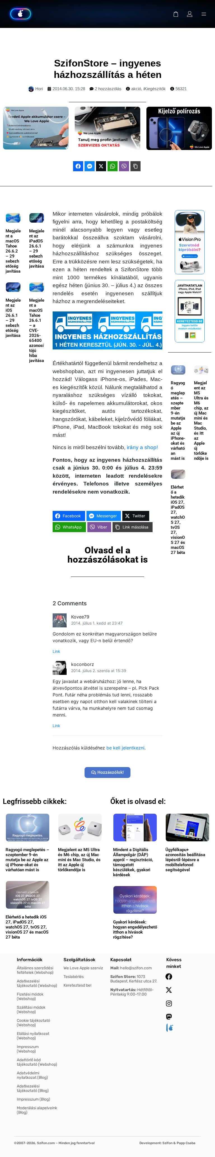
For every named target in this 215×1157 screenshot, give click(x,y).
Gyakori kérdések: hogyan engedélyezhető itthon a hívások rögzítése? (135, 930)
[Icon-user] (189, 14)
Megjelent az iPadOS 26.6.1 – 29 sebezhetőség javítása (36, 248)
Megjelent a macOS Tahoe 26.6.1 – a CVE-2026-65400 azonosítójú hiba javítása (36, 330)
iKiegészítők (154, 88)
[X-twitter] (169, 990)
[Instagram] (169, 1003)
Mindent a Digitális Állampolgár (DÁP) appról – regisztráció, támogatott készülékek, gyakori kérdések (133, 862)
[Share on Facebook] (78, 166)
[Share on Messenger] (90, 166)
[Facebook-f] (169, 976)
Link (56, 651)
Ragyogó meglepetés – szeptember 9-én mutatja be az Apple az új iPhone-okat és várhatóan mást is (178, 420)
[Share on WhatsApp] (113, 166)
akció (136, 88)
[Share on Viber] (124, 166)
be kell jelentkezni (125, 748)
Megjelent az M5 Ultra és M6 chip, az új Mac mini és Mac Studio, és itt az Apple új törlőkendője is (201, 420)
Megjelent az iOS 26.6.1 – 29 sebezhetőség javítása (13, 318)
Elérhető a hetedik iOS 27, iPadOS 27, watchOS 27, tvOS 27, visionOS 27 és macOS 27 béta (178, 520)
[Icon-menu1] (203, 14)
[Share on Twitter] (101, 166)
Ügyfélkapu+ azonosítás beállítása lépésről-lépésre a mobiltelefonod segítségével (185, 859)
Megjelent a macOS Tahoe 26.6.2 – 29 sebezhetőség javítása (13, 251)
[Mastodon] (169, 1016)
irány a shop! (142, 447)
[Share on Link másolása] (135, 166)
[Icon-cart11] (175, 14)
